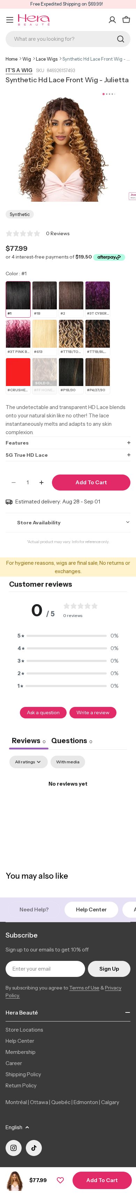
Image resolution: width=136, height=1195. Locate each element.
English (14, 1127)
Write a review (92, 712)
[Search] (120, 39)
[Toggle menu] (10, 20)
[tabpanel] (68, 807)
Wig (26, 59)
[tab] (71, 741)
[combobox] (68, 39)
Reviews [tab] (29, 741)
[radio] (18, 299)
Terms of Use (84, 988)
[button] (68, 443)
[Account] (112, 20)
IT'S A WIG (19, 70)
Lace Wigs (47, 59)
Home (11, 59)
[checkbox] (68, 762)
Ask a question (43, 712)
